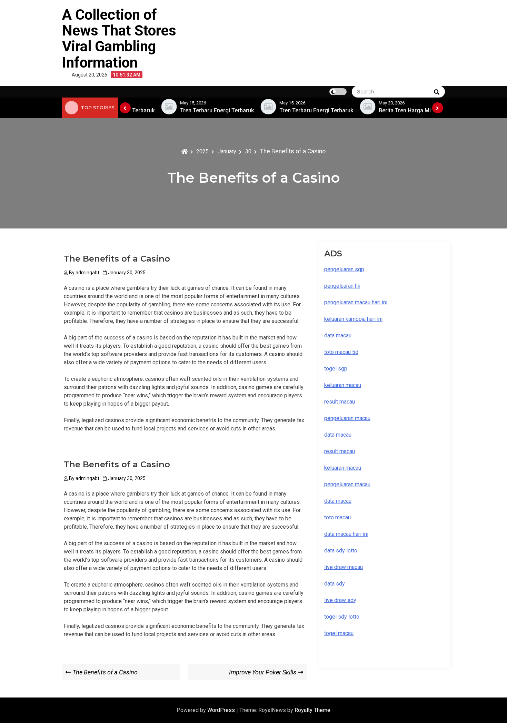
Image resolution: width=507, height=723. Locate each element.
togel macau (339, 633)
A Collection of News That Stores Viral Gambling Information (119, 38)
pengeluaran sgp (344, 269)
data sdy (334, 583)
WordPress (221, 710)
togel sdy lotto (341, 616)
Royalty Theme (312, 710)
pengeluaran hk (342, 286)
